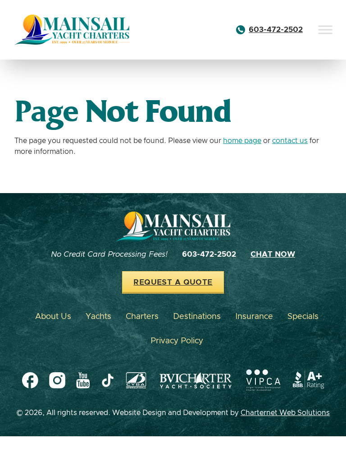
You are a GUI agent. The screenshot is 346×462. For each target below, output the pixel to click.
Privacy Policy (176, 341)
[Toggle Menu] (325, 29)
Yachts (98, 317)
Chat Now (272, 254)
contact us (290, 140)
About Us (53, 317)
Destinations (197, 317)
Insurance (254, 317)
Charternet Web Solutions (285, 412)
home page (242, 140)
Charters (142, 317)
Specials (303, 317)
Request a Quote (172, 282)
